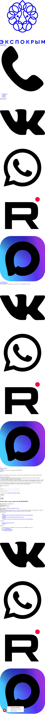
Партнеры (4, 94)
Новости (3, 95)
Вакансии (4, 523)
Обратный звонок (3, 98)
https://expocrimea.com (8, 530)
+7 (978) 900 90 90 (7, 528)
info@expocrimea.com (9, 529)
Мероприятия (4, 93)
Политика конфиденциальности (8, 522)
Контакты (4, 96)
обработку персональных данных (14, 492)
